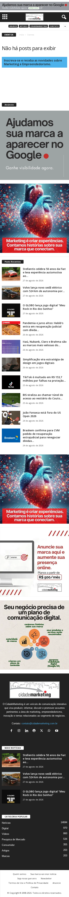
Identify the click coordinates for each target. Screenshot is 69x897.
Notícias (6, 822)
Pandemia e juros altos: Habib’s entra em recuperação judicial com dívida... (43, 326)
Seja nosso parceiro (27, 878)
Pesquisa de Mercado (13, 839)
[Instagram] (20, 731)
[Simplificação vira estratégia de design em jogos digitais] (11, 364)
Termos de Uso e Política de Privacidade (28, 882)
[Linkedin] (27, 731)
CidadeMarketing (38, 26)
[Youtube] (57, 731)
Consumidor (8, 845)
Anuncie (13, 26)
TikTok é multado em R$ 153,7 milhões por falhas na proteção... (44, 378)
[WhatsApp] (50, 731)
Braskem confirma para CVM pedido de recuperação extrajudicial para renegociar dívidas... (41, 436)
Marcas (6, 856)
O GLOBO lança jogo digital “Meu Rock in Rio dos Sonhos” (44, 307)
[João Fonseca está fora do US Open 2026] (11, 418)
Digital (5, 828)
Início (21, 34)
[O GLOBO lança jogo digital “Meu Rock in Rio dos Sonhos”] (11, 310)
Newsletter (46, 878)
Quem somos (19, 874)
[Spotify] (35, 731)
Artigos (24, 26)
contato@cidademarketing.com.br (39, 723)
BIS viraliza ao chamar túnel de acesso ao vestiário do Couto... (43, 396)
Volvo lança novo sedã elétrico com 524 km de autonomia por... (44, 289)
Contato (54, 26)
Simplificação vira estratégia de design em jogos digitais (43, 361)
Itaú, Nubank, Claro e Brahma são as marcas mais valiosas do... (45, 343)
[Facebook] (12, 731)
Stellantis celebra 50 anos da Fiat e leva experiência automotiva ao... (44, 272)
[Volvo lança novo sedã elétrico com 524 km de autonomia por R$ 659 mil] (11, 293)
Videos (5, 834)
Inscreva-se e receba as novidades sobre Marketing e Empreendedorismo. (33, 62)
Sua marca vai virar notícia (43, 874)
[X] (42, 731)
